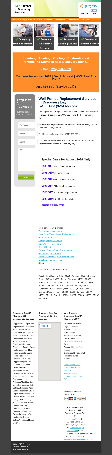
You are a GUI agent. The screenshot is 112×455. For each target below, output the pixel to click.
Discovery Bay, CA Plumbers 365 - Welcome (32, 20)
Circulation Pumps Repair (50, 260)
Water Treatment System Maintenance (56, 256)
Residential (60, 20)
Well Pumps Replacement (50, 231)
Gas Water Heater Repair (50, 244)
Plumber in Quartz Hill (72, 373)
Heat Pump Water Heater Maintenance (56, 234)
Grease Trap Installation (49, 253)
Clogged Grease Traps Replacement (55, 250)
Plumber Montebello (72, 365)
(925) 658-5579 (60, 69)
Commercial (73, 20)
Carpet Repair (44, 247)
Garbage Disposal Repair (50, 240)
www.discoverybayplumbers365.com (78, 439)
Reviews (85, 20)
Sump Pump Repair (47, 237)
